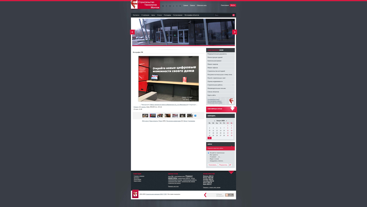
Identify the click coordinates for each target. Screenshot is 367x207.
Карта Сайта (137, 181)
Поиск (160, 121)
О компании (145, 15)
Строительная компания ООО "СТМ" (145, 4)
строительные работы (189, 180)
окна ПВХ (171, 176)
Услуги (159, 15)
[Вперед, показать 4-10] (195, 116)
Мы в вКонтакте (163, 5)
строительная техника (175, 180)
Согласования (177, 15)
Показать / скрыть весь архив (211, 187)
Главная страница (139, 176)
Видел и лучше (214, 159)
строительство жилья (174, 183)
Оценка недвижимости (215, 81)
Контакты (136, 15)
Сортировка (191, 121)
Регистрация (137, 179)
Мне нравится (213, 155)
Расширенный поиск (213, 99)
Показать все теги (173, 186)
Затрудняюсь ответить (216, 161)
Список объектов (213, 92)
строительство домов (188, 181)
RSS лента (145, 121)
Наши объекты (153, 121)
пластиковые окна (179, 176)
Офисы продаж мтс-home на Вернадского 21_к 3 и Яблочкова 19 (169, 104)
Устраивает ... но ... (215, 157)
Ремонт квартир (213, 64)
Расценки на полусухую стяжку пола (220, 74)
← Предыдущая (144, 104)
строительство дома (174, 181)
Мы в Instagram (173, 5)
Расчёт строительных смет (217, 78)
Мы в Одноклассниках (170, 5)
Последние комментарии (173, 121)
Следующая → (193, 104)
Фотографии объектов (192, 15)
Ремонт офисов (213, 67)
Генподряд (167, 15)
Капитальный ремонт (214, 61)
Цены (153, 15)
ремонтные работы (184, 178)
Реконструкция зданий (215, 57)
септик (193, 178)
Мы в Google (180, 5)
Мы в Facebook (166, 5)
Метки (185, 121)
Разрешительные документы (217, 54)
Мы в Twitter (176, 5)
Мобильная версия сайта (215, 102)
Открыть (136, 107)
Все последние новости (214, 101)
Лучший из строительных (217, 153)
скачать (143, 107)
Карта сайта (212, 95)
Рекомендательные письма (217, 88)
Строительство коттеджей (216, 71)
